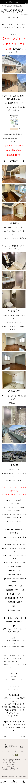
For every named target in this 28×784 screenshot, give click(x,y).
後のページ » (24, 736)
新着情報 (19, 5)
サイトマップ (5, 752)
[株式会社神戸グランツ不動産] (12, 2)
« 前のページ (4, 736)
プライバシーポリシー (19, 752)
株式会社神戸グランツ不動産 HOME (9, 5)
